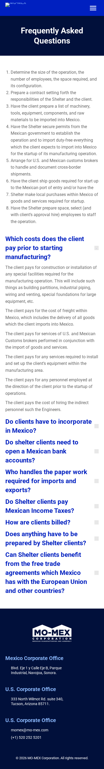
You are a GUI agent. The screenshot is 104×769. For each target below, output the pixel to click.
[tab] (52, 247)
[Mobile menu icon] (93, 8)
